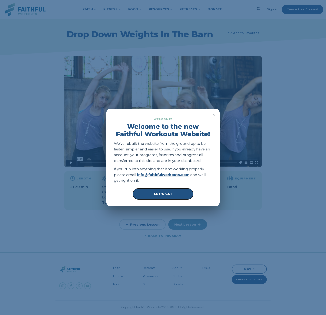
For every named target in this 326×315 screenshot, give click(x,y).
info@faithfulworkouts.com (163, 175)
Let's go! (163, 194)
